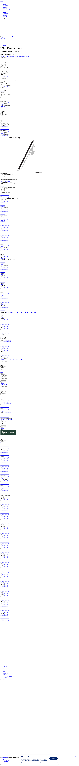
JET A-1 (23, 312)
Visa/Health (10, 56)
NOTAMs (15, 56)
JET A (18, 312)
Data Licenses (5, 13)
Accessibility (5, 759)
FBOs (4, 6)
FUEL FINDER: (11, 312)
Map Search (5, 5)
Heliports (5, 7)
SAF (31, 312)
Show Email (3, 366)
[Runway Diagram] (26, 173)
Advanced (5, 4)
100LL (28, 312)
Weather (2, 56)
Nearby (18, 56)
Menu (1, 1)
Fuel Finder (22, 56)
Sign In (1, 181)
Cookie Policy (6, 761)
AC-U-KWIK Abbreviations (8, 676)
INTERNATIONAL (4, 76)
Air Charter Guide (6, 9)
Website (2, 368)
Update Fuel (5, 8)
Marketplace (5, 10)
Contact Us (5, 674)
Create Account (7, 181)
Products (4, 12)
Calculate (2, 186)
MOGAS (35, 312)
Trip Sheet (27, 56)
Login (9, 3)
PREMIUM (2, 91)
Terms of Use (5, 762)
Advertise (5, 15)
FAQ (4, 14)
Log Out (4, 45)
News (4, 671)
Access (4, 40)
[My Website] (39, 35)
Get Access (5, 3)
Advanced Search (6, 670)
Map (2, 38)
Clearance (6, 56)
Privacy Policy (6, 760)
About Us (5, 16)
